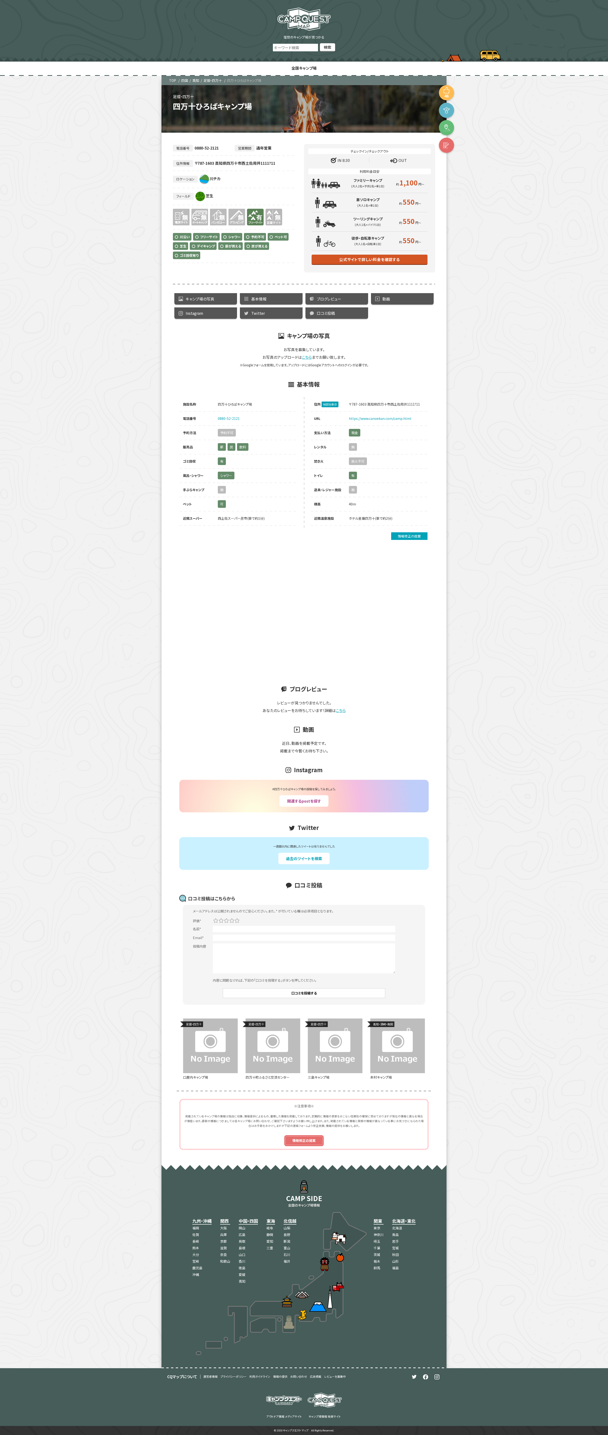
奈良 (223, 1254)
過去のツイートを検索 (304, 858)
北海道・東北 (404, 1221)
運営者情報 (210, 1376)
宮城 (395, 1248)
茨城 (377, 1254)
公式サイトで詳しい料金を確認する (369, 259)
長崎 (195, 1241)
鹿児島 (197, 1267)
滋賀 (223, 1248)
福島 (395, 1267)
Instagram (194, 313)
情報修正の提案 (409, 536)
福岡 (195, 1228)
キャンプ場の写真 (200, 299)
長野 (287, 1234)
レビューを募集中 (335, 1376)
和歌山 (225, 1261)
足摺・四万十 (213, 80)
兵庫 (223, 1234)
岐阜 (269, 1228)
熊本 (195, 1248)
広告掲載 (315, 1376)
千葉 (377, 1248)
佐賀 (195, 1234)
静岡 (269, 1234)
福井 (287, 1261)
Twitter (258, 313)
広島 (242, 1234)
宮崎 (195, 1261)
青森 (395, 1234)
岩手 (395, 1241)
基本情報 (258, 299)
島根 (242, 1248)
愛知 (269, 1241)
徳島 (242, 1267)
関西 (224, 1221)
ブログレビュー (329, 299)
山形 (395, 1261)
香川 (242, 1261)
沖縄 (195, 1274)
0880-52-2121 (229, 418)
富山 (287, 1248)
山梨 (287, 1228)
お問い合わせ (298, 1376)
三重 (269, 1248)
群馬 (377, 1267)
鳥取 (242, 1241)
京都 (223, 1241)
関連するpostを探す (304, 801)
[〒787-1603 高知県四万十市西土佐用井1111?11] (446, 127)
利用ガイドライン (259, 1376)
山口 (242, 1254)
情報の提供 (280, 1376)
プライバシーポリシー (233, 1376)
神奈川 (379, 1234)
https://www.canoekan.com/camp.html (380, 418)
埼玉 (377, 1241)
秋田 (395, 1254)
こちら (307, 357)
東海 (270, 1221)
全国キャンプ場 (304, 68)
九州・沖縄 (202, 1221)
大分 (195, 1254)
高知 (195, 80)
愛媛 (242, 1274)
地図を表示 (330, 404)
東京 (377, 1228)
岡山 (242, 1228)
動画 (386, 299)
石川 (287, 1254)
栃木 (377, 1261)
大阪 (223, 1228)
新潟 (287, 1241)
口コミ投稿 (326, 313)
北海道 (397, 1228)
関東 (378, 1221)
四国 (184, 80)
